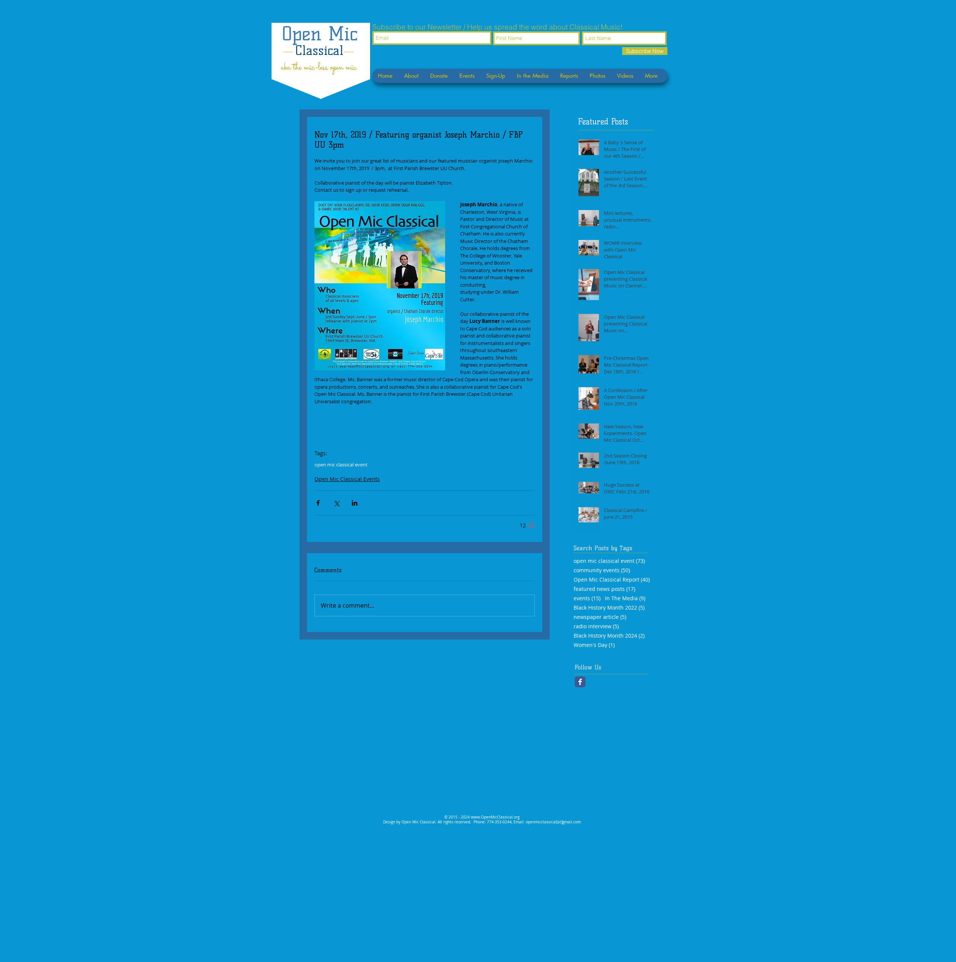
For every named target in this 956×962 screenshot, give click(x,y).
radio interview (596, 626)
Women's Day (594, 645)
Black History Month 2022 (609, 607)
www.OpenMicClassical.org (495, 817)
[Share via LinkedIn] (354, 502)
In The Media (625, 598)
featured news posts (604, 589)
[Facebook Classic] (580, 681)
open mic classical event (340, 465)
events (587, 598)
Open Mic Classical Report (612, 579)
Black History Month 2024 (609, 635)
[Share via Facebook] (318, 502)
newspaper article (600, 617)
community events (602, 570)
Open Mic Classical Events (347, 478)
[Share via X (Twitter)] (336, 502)
